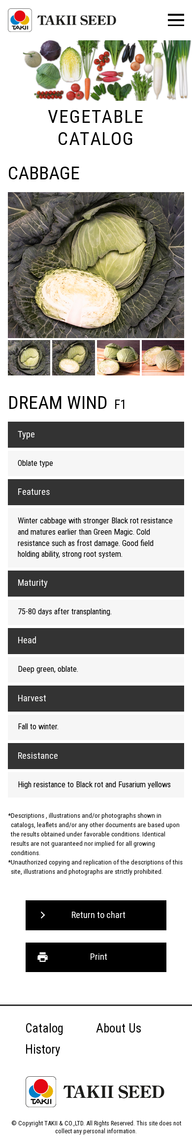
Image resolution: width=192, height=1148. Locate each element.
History (42, 1049)
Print (98, 956)
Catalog (44, 1028)
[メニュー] (176, 20)
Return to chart (98, 915)
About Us (118, 1028)
